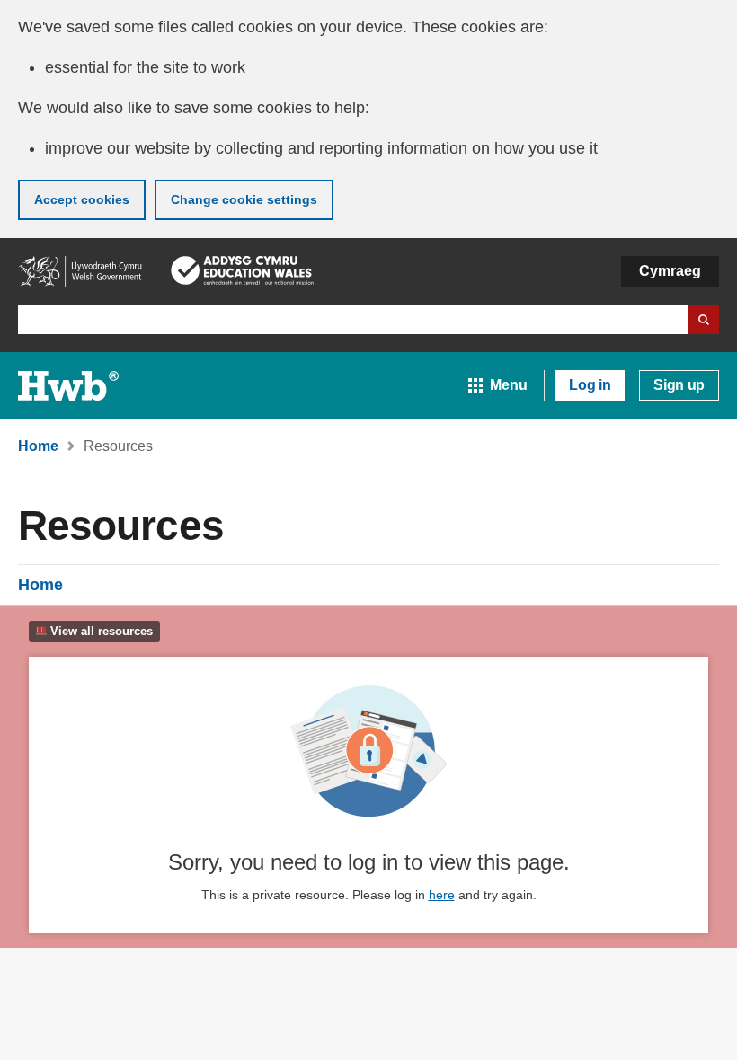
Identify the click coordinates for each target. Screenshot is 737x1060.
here (442, 895)
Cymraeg (670, 270)
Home (40, 585)
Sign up (679, 385)
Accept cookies (81, 199)
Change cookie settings (244, 199)
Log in (589, 385)
